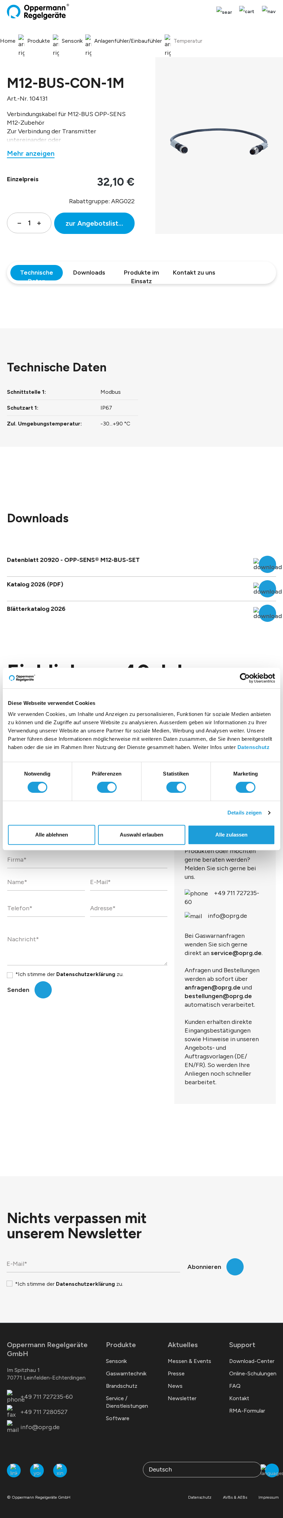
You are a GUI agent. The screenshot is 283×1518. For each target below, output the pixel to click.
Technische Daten (36, 274)
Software (117, 1418)
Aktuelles (183, 1345)
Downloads (89, 272)
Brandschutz (121, 1386)
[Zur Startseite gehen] (38, 11)
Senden (18, 990)
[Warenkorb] (246, 12)
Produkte (121, 1345)
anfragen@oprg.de (213, 987)
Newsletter (182, 1398)
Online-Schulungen (252, 1373)
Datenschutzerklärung (85, 974)
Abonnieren (204, 1267)
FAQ (235, 1386)
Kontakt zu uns (194, 272)
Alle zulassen (231, 835)
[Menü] (267, 12)
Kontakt (239, 1398)
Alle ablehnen (51, 835)
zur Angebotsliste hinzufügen (100, 223)
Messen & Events (189, 1361)
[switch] (107, 787)
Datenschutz (253, 747)
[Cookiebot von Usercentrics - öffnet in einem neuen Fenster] (245, 678)
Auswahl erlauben (141, 835)
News (175, 1386)
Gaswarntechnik (126, 1373)
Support (242, 1345)
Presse (176, 1373)
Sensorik (116, 1361)
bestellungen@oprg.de (218, 996)
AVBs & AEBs (235, 1497)
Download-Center (251, 1361)
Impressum (268, 1497)
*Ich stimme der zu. (69, 974)
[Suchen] (224, 12)
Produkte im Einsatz (141, 274)
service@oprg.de (236, 953)
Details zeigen (244, 813)
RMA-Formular (247, 1410)
